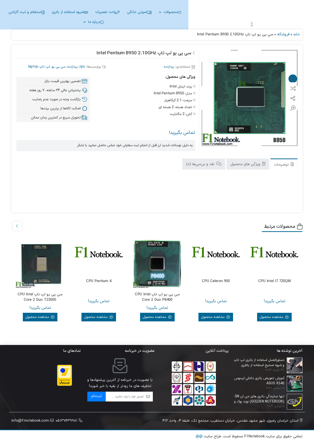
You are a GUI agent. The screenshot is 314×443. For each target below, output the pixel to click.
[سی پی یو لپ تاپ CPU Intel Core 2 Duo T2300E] (40, 263)
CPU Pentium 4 (98, 281)
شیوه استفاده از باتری (68, 12)
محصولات (171, 12)
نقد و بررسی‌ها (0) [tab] (201, 164)
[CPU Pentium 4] (98, 253)
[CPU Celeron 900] (216, 253)
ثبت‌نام (96, 396)
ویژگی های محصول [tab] (246, 164)
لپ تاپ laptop (39, 66)
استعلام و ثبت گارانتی (25, 12)
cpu (82, 66)
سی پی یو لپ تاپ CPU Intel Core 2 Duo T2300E (40, 297)
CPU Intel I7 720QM (274, 281)
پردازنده (169, 66)
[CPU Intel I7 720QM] (274, 253)
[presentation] (17, 226)
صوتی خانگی (137, 12)
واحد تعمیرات (105, 12)
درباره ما (94, 22)
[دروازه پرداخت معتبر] (64, 375)
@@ (199, 436)
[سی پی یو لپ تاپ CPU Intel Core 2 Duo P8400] (157, 263)
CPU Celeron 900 (216, 281)
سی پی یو (58, 66)
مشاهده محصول (272, 317)
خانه (296, 34)
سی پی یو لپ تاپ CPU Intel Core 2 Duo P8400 (157, 297)
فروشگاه (283, 34)
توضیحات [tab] (282, 164)
